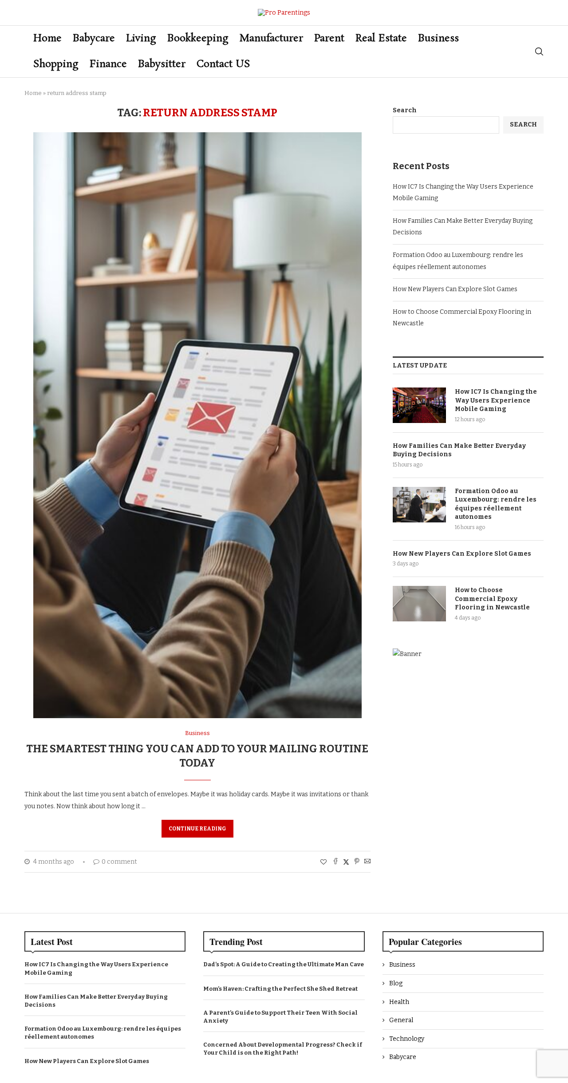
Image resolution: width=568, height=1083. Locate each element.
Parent (329, 38)
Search (405, 110)
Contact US (223, 64)
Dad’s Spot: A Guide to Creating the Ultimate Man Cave (283, 964)
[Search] (539, 51)
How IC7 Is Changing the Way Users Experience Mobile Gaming (496, 400)
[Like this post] (323, 862)
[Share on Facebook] (335, 862)
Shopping (56, 64)
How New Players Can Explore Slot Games (455, 289)
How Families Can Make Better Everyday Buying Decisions (459, 450)
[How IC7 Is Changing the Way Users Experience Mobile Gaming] (419, 405)
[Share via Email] (367, 862)
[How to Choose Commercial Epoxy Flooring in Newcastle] (419, 603)
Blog (395, 983)
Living (141, 38)
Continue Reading (197, 829)
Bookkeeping (198, 38)
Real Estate (381, 38)
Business (438, 38)
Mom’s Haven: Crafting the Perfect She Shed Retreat (280, 988)
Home (47, 38)
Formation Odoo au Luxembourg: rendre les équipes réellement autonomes (495, 504)
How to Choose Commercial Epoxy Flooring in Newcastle (492, 598)
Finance (108, 64)
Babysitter (161, 64)
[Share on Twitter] (346, 862)
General (401, 1020)
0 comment (119, 862)
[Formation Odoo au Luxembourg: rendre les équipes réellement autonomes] (419, 504)
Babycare (94, 38)
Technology (406, 1039)
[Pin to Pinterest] (357, 862)
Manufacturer (271, 38)
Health (399, 1002)
